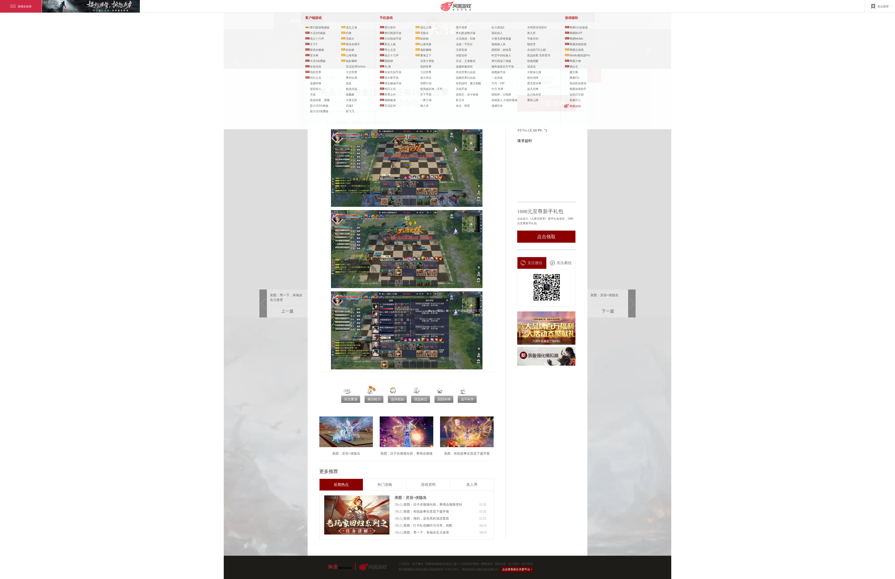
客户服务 (417, 563)
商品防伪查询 (578, 83)
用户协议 (527, 563)
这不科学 (467, 399)
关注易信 (564, 263)
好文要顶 (350, 399)
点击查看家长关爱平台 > (517, 569)
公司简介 (404, 563)
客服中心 (575, 100)
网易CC (574, 77)
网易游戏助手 (578, 89)
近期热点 (341, 485)
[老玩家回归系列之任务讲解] (356, 515)
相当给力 (374, 399)
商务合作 (500, 563)
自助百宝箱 (577, 94)
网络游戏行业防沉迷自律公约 (480, 569)
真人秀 (472, 485)
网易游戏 (575, 106)
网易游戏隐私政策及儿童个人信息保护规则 (452, 563)
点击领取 (546, 236)
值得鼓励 (397, 399)
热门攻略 (384, 485)
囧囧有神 (444, 399)
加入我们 (514, 563)
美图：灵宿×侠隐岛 (411, 498)
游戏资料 (428, 485)
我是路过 (420, 399)
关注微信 (534, 263)
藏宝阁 (574, 72)
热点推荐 (883, 6)
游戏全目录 (25, 6)
